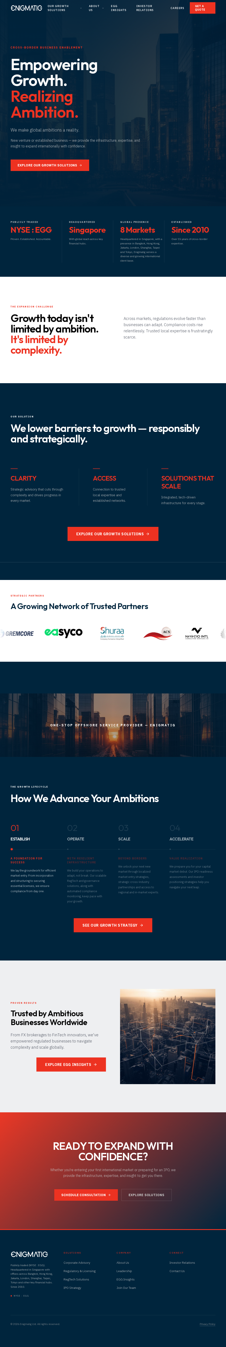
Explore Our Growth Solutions (47, 165)
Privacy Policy (207, 1324)
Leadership (124, 1271)
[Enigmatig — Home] (26, 8)
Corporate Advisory (77, 1263)
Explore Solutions (146, 1195)
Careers (178, 8)
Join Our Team (126, 1288)
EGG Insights (119, 8)
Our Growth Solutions (58, 8)
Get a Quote (200, 7)
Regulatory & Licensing (80, 1271)
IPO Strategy (72, 1288)
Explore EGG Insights (68, 1064)
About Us (94, 8)
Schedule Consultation (83, 1195)
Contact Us (177, 1271)
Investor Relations (145, 8)
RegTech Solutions (76, 1279)
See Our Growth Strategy (110, 925)
